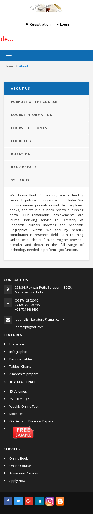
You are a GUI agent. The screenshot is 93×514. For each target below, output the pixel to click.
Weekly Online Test (23, 406)
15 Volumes (18, 391)
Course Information (32, 114)
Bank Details (24, 167)
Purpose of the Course (34, 101)
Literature (16, 344)
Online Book (18, 458)
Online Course (20, 465)
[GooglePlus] (29, 501)
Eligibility (21, 141)
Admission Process (23, 473)
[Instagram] (49, 501)
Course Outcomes (29, 128)
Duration (21, 154)
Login (64, 24)
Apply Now (17, 480)
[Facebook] (8, 501)
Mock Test (17, 413)
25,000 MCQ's (19, 399)
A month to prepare (24, 374)
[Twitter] (18, 501)
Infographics (18, 351)
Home (9, 66)
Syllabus (20, 180)
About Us (20, 88)
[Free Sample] (49, 435)
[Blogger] (60, 501)
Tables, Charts (20, 366)
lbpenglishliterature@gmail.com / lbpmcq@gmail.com (39, 323)
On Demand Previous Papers (31, 421)
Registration (40, 24)
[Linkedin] (39, 501)
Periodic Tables (20, 359)
